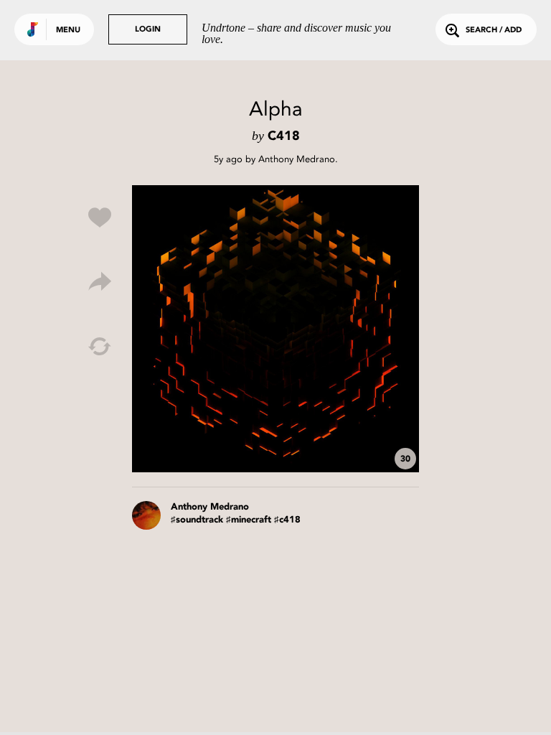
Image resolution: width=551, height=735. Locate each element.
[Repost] (99, 346)
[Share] (99, 282)
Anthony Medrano (296, 159)
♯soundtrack (197, 520)
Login (148, 30)
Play (275, 328)
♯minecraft (248, 520)
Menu (68, 30)
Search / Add (494, 30)
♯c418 (287, 520)
